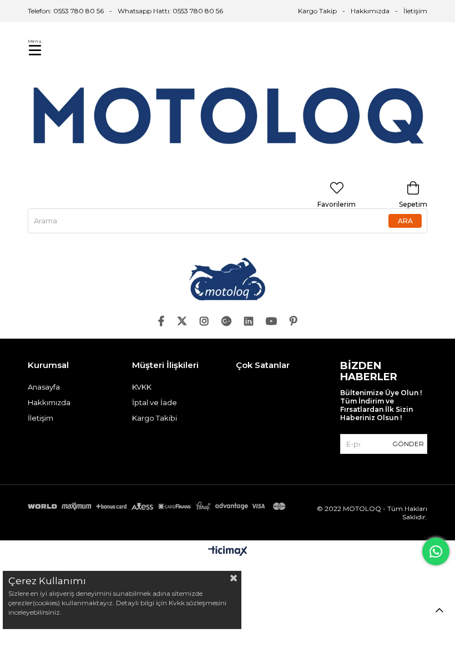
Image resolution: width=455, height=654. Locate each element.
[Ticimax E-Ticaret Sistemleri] (227, 552)
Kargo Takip (317, 11)
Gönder (408, 444)
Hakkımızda (370, 11)
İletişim (415, 11)
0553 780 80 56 (198, 11)
